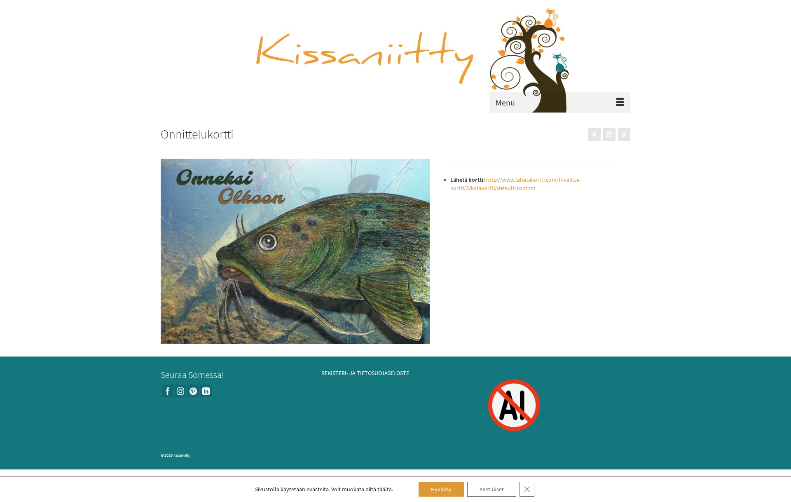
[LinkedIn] (206, 391)
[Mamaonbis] (624, 134)
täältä (384, 489)
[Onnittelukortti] (594, 134)
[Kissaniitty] (395, 59)
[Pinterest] (193, 391)
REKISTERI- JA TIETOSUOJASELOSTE (365, 373)
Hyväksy (441, 489)
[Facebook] (167, 391)
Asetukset (492, 489)
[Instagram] (180, 391)
